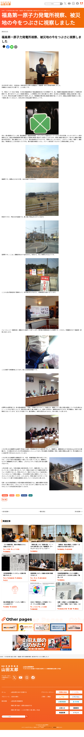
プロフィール (6, 697)
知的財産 (14, 607)
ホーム (4, 692)
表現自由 (5, 495)
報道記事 (11, 578)
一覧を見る (42, 511)
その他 (76, 702)
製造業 (34, 580)
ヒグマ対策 (16, 549)
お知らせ (62, 708)
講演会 (77, 609)
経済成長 (63, 702)
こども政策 (43, 607)
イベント (76, 712)
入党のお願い (15, 697)
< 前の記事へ (5, 511)
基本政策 (4, 701)
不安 (18, 495)
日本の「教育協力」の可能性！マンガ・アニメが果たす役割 (41, 603)
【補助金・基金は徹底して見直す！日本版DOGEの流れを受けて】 (69, 545)
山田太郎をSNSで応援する (19, 692)
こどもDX (35, 607)
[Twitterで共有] (4, 47)
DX (6, 578)
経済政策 (69, 549)
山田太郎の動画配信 (17, 701)
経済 (30, 495)
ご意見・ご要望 (45, 697)
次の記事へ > (78, 511)
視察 (5, 499)
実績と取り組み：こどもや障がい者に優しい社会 (25, 710)
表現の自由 (63, 692)
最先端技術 (43, 578)
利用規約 (54, 727)
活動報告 (76, 708)
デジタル (24, 495)
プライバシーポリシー (47, 692)
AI (32, 578)
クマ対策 (7, 549)
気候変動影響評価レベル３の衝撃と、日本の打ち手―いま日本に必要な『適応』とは (69, 575)
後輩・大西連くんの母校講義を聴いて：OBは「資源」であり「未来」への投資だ (69, 604)
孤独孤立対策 (63, 609)
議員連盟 (34, 609)
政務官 (7, 607)
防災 (6, 580)
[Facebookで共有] (8, 47)
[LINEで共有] (11, 47)
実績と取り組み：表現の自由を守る (21, 705)
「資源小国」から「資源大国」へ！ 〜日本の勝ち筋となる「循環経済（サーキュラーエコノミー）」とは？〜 (42, 546)
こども (12, 495)
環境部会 (7, 552)
